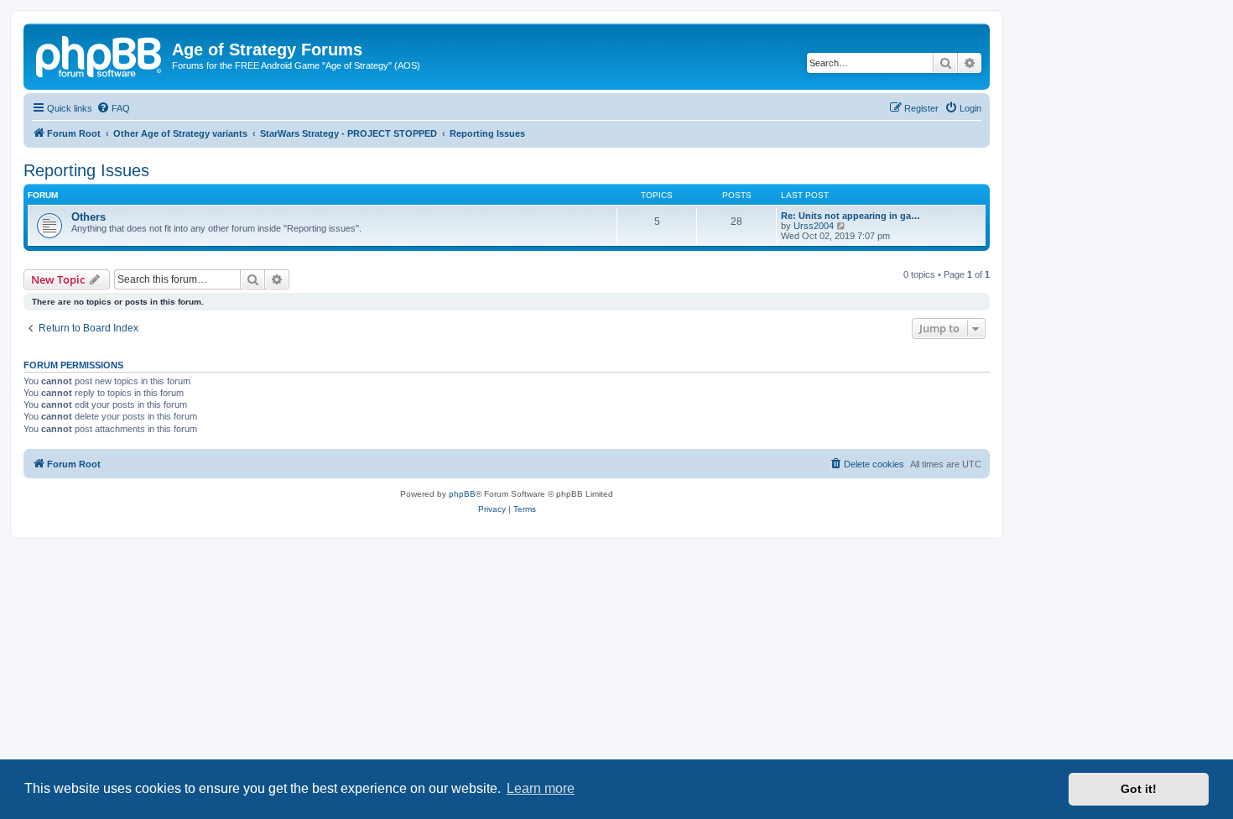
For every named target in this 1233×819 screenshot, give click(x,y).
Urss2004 (813, 226)
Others (88, 217)
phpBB (462, 493)
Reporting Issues (86, 170)
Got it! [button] (1139, 789)
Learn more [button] (541, 788)
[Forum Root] (100, 54)
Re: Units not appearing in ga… (850, 216)
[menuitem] (113, 108)
